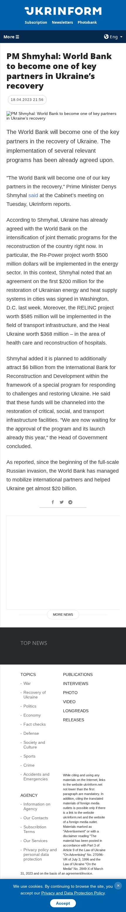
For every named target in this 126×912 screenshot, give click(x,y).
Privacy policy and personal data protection (40, 854)
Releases (73, 719)
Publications (78, 674)
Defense (31, 733)
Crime (29, 765)
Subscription (36, 22)
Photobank (87, 22)
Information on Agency (36, 806)
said (34, 195)
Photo (70, 692)
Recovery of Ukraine (34, 694)
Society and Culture (34, 744)
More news (63, 614)
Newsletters (62, 22)
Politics (29, 706)
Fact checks (34, 724)
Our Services (35, 840)
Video (69, 701)
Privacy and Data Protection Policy (73, 893)
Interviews (75, 683)
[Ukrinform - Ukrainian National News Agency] (63, 10)
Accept (63, 903)
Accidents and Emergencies (36, 776)
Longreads (75, 710)
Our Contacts (35, 817)
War (27, 683)
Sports (29, 756)
